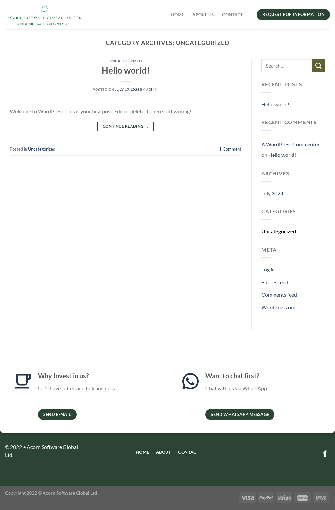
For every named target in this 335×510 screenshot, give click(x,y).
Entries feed (274, 282)
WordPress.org (278, 307)
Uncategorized (126, 61)
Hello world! (126, 70)
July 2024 (272, 193)
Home (177, 14)
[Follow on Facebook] (325, 454)
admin (152, 89)
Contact (232, 14)
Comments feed (279, 294)
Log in (268, 269)
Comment (230, 149)
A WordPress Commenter (290, 144)
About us (203, 14)
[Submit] (318, 65)
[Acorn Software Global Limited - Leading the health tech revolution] (44, 15)
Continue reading (126, 126)
